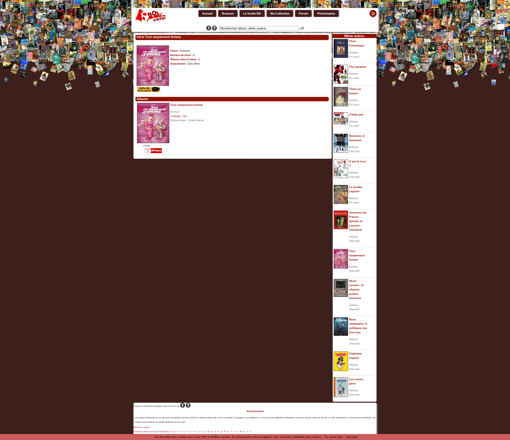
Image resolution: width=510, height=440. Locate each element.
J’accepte (351, 436)
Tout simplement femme (357, 255)
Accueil (207, 13)
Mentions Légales (141, 427)
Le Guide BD (252, 13)
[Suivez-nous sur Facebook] (208, 28)
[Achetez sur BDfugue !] (153, 152)
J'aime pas (356, 114)
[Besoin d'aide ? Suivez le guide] (214, 28)
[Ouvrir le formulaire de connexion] (373, 13)
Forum (303, 13)
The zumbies (357, 66)
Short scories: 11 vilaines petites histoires (356, 289)
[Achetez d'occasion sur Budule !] (148, 91)
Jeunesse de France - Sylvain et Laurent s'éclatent (357, 221)
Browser (228, 13)
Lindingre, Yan (178, 116)
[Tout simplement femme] (153, 142)
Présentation (326, 13)
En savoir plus (333, 436)
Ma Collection (279, 13)
